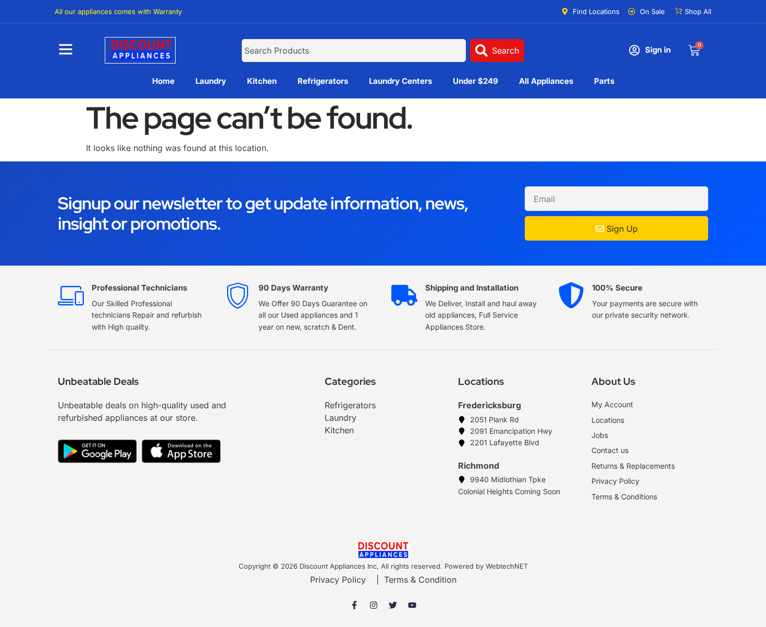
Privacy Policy (338, 579)
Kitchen (262, 81)
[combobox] (353, 50)
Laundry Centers (400, 81)
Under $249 (475, 81)
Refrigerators (323, 81)
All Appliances (546, 81)
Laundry (210, 81)
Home (163, 81)
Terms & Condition (420, 579)
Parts (604, 81)
